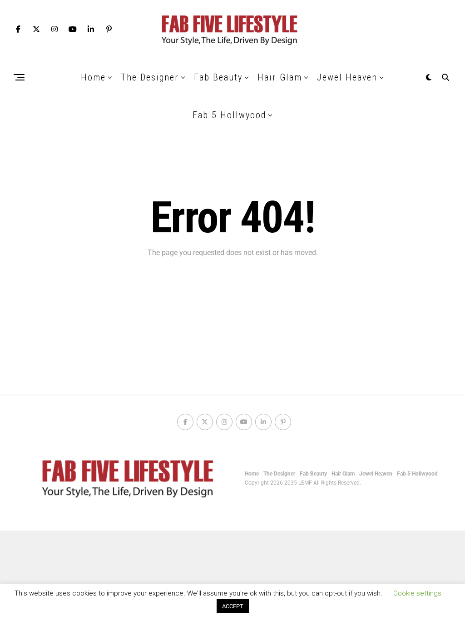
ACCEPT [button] (232, 606)
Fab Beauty (218, 77)
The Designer (150, 77)
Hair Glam (279, 77)
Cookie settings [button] (417, 593)
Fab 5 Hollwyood (229, 115)
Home (93, 77)
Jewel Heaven (347, 77)
